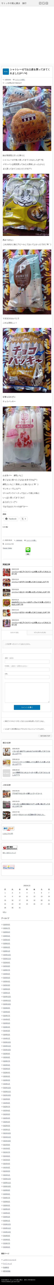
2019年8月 (6, 1239)
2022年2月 (6, 1125)
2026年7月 (6, 928)
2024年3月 (6, 1030)
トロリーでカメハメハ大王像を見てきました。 (28, 815)
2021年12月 (7, 1133)
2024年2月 (6, 1034)
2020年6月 (6, 1201)
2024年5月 (6, 1023)
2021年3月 (6, 1167)
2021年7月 (6, 1152)
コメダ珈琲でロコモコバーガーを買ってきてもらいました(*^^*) (31, 774)
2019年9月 (6, 1235)
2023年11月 (7, 1046)
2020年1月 (6, 1220)
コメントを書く (20, 79)
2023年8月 (6, 1057)
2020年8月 (6, 1194)
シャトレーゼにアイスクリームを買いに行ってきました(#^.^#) (31, 573)
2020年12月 (7, 1179)
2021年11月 (7, 1137)
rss (40, 3)
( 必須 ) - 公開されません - (16, 666)
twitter (43, 3)
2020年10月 (7, 1186)
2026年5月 (6, 936)
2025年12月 (7, 955)
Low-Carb (16, 1281)
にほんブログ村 (8, 833)
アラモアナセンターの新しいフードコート (27, 793)
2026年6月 (6, 932)
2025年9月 (6, 962)
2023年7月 (6, 1061)
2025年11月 (7, 958)
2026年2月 (6, 947)
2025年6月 (6, 974)
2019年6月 (6, 1247)
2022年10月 (7, 1095)
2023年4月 (6, 1072)
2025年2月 (6, 989)
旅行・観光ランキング (9, 852)
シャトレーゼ (9, 543)
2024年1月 (6, 1038)
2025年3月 (6, 985)
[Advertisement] (27, 35)
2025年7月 (6, 970)
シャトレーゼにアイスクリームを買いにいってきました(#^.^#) (31, 624)
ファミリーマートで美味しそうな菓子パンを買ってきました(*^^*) (31, 763)
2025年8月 (6, 966)
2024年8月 (6, 1012)
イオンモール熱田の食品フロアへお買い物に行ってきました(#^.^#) (31, 805)
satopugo (8, 79)
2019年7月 (6, 1243)
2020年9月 (6, 1190)
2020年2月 (6, 1217)
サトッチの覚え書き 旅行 (13, 3)
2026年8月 (6, 924)
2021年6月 (6, 1156)
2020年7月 (6, 1198)
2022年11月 (7, 1091)
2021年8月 (6, 1148)
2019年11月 (7, 1228)
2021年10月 (7, 1141)
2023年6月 (6, 1065)
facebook (46, 3)
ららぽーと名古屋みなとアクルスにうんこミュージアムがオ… (25, 729)
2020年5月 (6, 1205)
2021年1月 (6, 1175)
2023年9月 (6, 1053)
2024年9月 (6, 1008)
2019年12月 (7, 1224)
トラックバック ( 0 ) (40, 632)
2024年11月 (7, 1000)
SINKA (8, 1281)
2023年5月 (6, 1068)
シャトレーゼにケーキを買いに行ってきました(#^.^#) (31, 592)
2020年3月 (6, 1213)
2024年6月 (6, 1019)
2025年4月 (6, 981)
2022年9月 (6, 1099)
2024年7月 (6, 1015)
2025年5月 (6, 977)
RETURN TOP (45, 736)
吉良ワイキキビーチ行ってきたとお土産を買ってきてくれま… (25, 721)
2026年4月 (6, 940)
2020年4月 (6, 1209)
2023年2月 (6, 1080)
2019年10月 (7, 1232)
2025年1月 (6, 993)
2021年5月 (6, 1160)
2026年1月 (6, 951)
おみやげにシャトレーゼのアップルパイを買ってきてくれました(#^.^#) (31, 603)
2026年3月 (6, 943)
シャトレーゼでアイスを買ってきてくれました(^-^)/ (30, 582)
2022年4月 (6, 1118)
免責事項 (6, 1267)
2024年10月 (7, 1004)
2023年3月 (6, 1076)
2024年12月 (7, 996)
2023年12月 (7, 1042)
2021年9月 (6, 1144)
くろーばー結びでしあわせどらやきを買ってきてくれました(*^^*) (31, 752)
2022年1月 (6, 1129)
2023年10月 (7, 1050)
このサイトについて (9, 1260)
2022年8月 (6, 1103)
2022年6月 (6, 1110)
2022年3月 (6, 1122)
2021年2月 (6, 1171)
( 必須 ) (9, 658)
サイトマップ (7, 1263)
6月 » (4, 912)
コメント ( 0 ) (14, 632)
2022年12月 (7, 1087)
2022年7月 (6, 1106)
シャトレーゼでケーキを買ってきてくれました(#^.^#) (31, 612)
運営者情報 (6, 1271)
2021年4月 (6, 1163)
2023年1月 (6, 1084)
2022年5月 (6, 1114)
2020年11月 (7, 1182)
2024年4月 (6, 1027)
